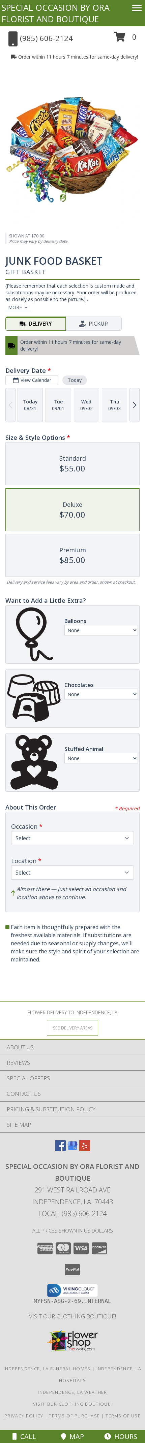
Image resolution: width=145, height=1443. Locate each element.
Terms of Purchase (74, 1416)
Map (75, 1436)
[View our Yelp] (84, 1149)
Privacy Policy (23, 1416)
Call (26, 1436)
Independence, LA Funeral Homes (47, 1369)
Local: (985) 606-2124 (72, 1213)
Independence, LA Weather (72, 1392)
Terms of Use (123, 1416)
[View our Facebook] (60, 1149)
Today (75, 380)
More (15, 307)
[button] (125, 39)
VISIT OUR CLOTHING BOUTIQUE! (72, 1316)
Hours (124, 1436)
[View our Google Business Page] (72, 1149)
